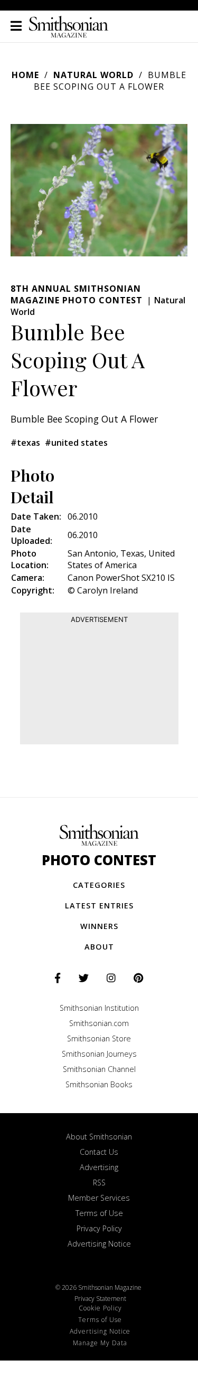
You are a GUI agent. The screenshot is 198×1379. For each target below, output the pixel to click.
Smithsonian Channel (99, 1069)
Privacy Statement (100, 1298)
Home (25, 75)
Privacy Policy (99, 1228)
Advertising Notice (99, 1244)
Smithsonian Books (99, 1084)
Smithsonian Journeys (99, 1054)
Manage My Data (100, 1342)
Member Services (99, 1198)
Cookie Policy (100, 1308)
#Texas (25, 442)
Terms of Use (99, 1213)
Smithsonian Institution (99, 1008)
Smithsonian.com (99, 1023)
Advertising (99, 1167)
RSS (99, 1182)
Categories (99, 885)
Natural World (93, 75)
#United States (76, 442)
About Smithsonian (99, 1137)
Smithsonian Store (99, 1038)
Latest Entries (99, 906)
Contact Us (99, 1152)
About (99, 947)
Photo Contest (99, 860)
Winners (99, 926)
